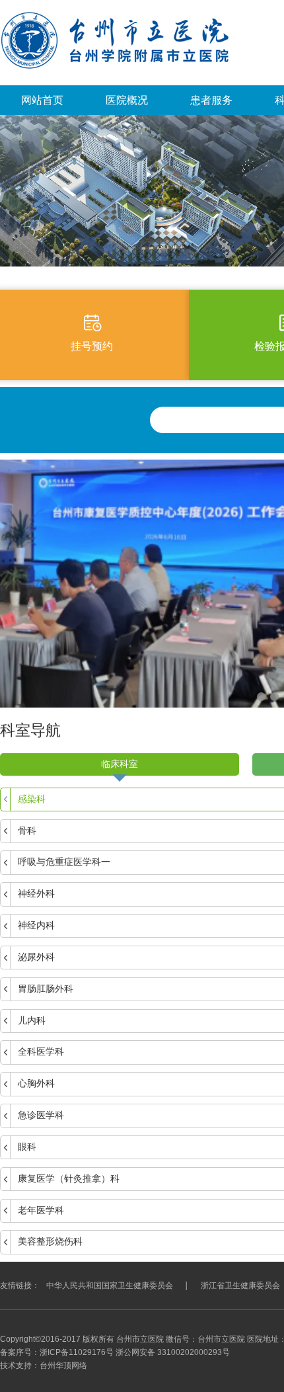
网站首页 (42, 100)
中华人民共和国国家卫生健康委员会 (109, 1285)
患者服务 (211, 100)
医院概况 (127, 100)
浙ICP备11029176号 (77, 1352)
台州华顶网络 (63, 1365)
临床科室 (119, 764)
